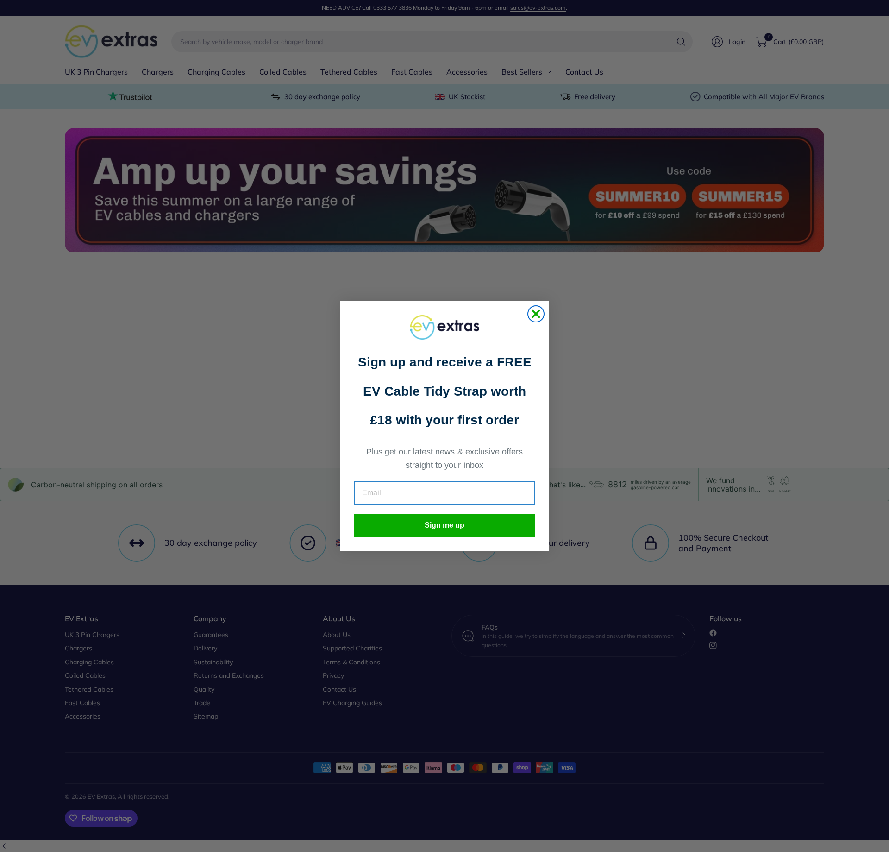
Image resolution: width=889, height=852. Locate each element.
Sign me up (444, 525)
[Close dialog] (536, 314)
